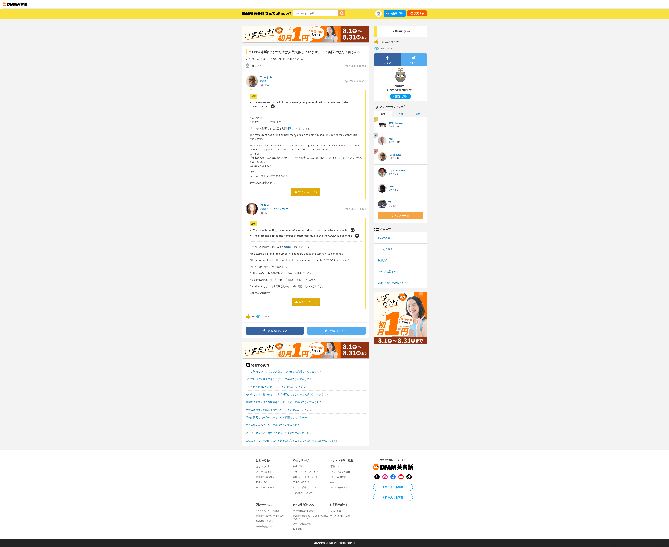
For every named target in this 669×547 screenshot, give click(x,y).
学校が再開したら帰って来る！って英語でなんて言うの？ (277, 417)
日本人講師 (261, 482)
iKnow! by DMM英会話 (267, 510)
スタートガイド (264, 471)
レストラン (341, 157)
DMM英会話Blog (264, 526)
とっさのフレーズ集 (340, 515)
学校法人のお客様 (393, 497)
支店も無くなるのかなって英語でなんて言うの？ (272, 425)
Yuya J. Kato (394, 154)
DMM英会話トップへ (389, 271)
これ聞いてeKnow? (303, 492)
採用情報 (297, 529)
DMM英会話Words (265, 521)
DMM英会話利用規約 (304, 510)
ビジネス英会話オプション (306, 487)
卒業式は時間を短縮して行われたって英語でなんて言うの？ (279, 409)
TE (389, 202)
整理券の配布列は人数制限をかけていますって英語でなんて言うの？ (283, 402)
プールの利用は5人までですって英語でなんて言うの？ (276, 386)
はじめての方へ (264, 466)
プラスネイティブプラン (305, 471)
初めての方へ (385, 238)
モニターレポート (265, 487)
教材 (332, 482)
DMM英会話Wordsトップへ (393, 282)
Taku (391, 186)
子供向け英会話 (301, 482)
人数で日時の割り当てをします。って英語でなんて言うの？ (279, 379)
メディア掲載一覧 (302, 523)
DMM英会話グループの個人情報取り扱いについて (310, 517)
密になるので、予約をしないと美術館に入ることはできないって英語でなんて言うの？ (293, 440)
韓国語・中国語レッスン (305, 476)
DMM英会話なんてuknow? (270, 515)
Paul (390, 138)
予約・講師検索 (338, 476)
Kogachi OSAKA (396, 170)
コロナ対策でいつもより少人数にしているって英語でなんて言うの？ (283, 371)
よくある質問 (385, 249)
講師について (336, 466)
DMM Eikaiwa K (396, 123)
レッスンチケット (339, 487)
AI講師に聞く (397, 13)
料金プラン (298, 466)
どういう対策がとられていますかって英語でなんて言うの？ (279, 433)
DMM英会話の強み (265, 476)
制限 (288, 128)
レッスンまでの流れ (340, 471)
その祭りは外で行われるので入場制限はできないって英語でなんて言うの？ (287, 394)
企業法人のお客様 (393, 487)
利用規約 (383, 260)
